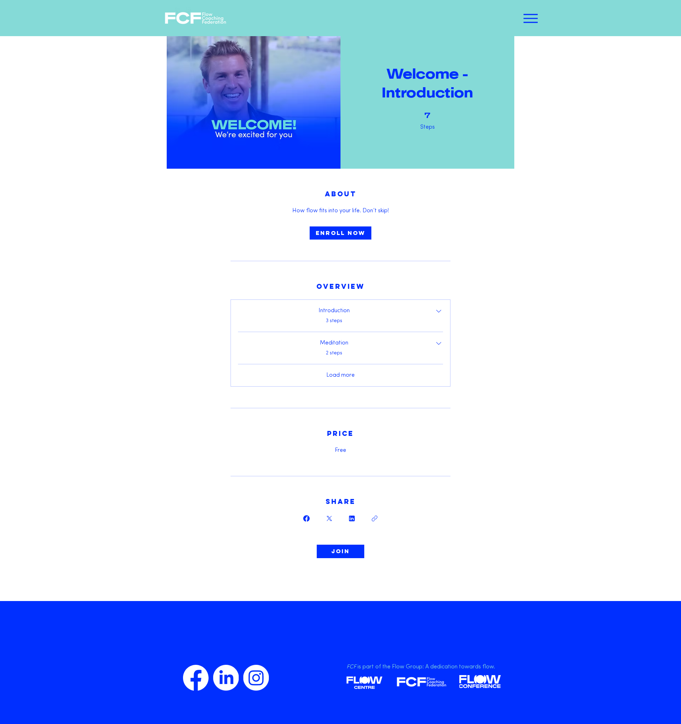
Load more (340, 375)
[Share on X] (329, 518)
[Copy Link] (374, 518)
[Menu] (530, 18)
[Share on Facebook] (306, 518)
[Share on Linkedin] (352, 518)
